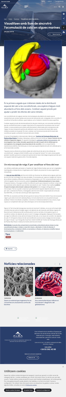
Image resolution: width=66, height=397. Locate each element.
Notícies (16, 19)
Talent (43, 1)
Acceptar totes (28, 390)
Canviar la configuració (43, 390)
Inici (5, 19)
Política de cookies (31, 385)
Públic (10, 19)
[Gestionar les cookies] (63, 32)
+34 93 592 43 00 (48, 349)
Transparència (59, 1)
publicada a (47, 140)
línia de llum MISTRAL (14, 175)
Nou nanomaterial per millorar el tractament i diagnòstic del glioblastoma (47, 302)
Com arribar (48, 347)
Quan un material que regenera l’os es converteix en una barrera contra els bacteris (17, 302)
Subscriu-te (31, 357)
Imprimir (10, 248)
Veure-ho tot (56, 34)
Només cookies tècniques (13, 390)
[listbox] (55, 7)
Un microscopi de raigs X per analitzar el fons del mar (31, 164)
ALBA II (50, 1)
